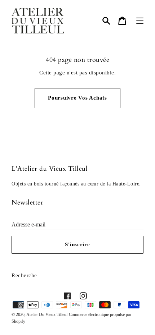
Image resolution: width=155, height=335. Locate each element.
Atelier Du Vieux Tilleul (46, 314)
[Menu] (140, 21)
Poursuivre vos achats (77, 98)
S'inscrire (77, 244)
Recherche (24, 275)
